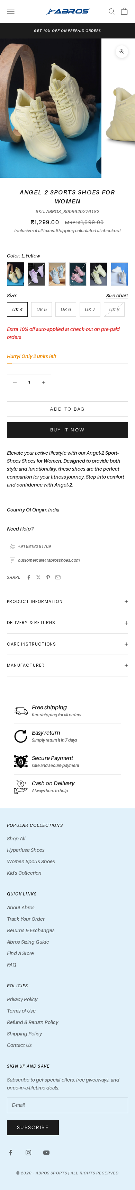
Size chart (117, 295)
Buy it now (67, 429)
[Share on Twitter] (38, 577)
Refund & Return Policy (32, 1022)
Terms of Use (21, 1011)
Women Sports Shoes (31, 861)
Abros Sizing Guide (28, 942)
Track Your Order (26, 919)
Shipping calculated (76, 230)
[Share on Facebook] (29, 577)
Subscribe (33, 1127)
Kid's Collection (24, 873)
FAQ (11, 965)
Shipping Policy (24, 1033)
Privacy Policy (22, 999)
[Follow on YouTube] (46, 1152)
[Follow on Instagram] (28, 1152)
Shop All (16, 838)
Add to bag (67, 409)
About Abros (21, 907)
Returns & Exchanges (31, 930)
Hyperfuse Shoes (26, 850)
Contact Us (19, 1045)
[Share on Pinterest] (48, 577)
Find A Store (20, 953)
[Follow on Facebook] (10, 1152)
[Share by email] (58, 577)
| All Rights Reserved (93, 1173)
